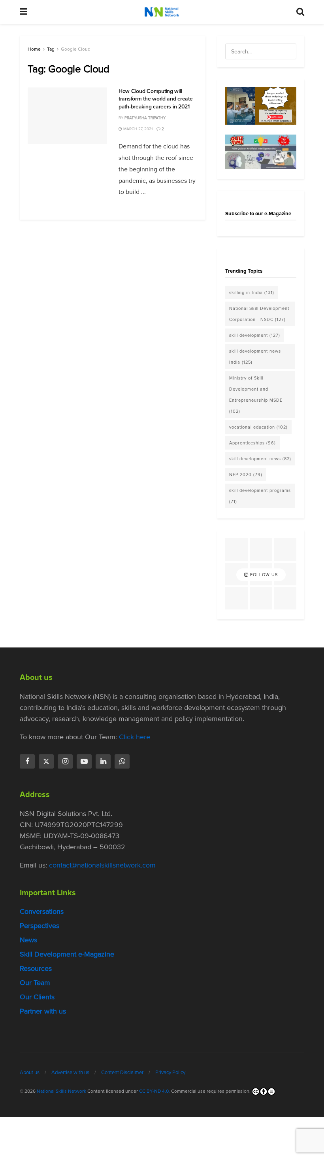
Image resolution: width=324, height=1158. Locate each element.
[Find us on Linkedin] (103, 761)
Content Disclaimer (122, 1072)
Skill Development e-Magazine (67, 954)
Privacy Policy (170, 1072)
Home (34, 49)
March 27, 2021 (137, 129)
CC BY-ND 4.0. (154, 1091)
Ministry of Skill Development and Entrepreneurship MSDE (256, 394)
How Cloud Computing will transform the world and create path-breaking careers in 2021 (156, 99)
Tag (51, 49)
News (28, 940)
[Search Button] (300, 12)
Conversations (42, 911)
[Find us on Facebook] (27, 761)
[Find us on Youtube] (84, 761)
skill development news (260, 459)
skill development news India (255, 356)
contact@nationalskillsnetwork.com (102, 865)
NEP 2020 (245, 474)
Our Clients (37, 997)
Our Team (35, 983)
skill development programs (260, 496)
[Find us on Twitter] (46, 761)
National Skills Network (61, 1091)
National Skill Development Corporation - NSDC (259, 314)
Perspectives (39, 926)
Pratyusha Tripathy (145, 118)
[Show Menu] (23, 12)
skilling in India (251, 292)
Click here (134, 737)
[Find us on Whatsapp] (122, 761)
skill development (254, 335)
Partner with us (43, 1011)
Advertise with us (70, 1072)
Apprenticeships (252, 443)
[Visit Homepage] (161, 12)
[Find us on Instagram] (65, 761)
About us (30, 1072)
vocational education (258, 427)
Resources (36, 968)
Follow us (263, 574)
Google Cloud (75, 49)
